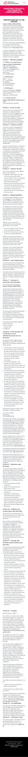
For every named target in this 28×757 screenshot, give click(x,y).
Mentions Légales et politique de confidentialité (14, 745)
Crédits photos (10, 98)
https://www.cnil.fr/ (17, 47)
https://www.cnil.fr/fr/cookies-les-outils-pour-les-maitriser (13, 700)
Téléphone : (10, 67)
